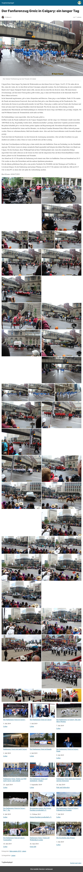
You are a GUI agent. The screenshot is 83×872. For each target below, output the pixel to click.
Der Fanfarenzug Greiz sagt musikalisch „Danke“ (38, 780)
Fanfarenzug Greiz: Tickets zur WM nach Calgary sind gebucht (14, 780)
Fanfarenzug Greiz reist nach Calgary (15, 749)
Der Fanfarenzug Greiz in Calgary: (14, 719)
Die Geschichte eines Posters (65, 838)
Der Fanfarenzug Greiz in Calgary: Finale (67, 750)
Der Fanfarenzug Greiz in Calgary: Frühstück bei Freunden (67, 809)
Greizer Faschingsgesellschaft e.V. (41, 817)
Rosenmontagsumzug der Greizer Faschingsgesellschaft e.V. (40, 809)
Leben (5, 726)
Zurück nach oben (75, 863)
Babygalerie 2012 (15, 851)
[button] (21, 190)
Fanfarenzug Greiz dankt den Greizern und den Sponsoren (68, 780)
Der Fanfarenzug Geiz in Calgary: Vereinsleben (14, 839)
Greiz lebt (33, 846)
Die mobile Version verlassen (41, 869)
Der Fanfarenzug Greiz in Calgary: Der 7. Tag (14, 809)
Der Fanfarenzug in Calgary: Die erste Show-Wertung (68, 720)
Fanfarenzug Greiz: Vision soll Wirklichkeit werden (39, 839)
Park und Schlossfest (63, 787)
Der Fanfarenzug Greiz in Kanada (41, 749)
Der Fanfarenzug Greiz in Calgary (41, 719)
